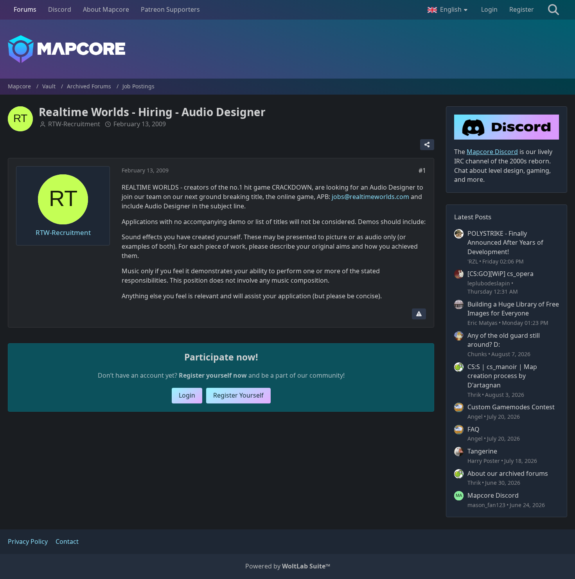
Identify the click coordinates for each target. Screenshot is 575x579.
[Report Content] (419, 313)
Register (521, 9)
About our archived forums (507, 473)
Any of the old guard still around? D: (503, 340)
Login (489, 9)
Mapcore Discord (493, 495)
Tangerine (482, 451)
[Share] (427, 144)
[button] (448, 10)
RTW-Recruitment (74, 124)
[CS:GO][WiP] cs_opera (500, 273)
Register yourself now (213, 375)
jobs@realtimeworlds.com (370, 196)
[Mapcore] (287, 49)
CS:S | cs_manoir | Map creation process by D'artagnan (502, 375)
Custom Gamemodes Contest (511, 407)
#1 (422, 170)
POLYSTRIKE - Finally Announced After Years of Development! (505, 242)
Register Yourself (238, 395)
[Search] (553, 10)
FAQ (473, 429)
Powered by (287, 566)
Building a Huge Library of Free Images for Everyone (513, 309)
